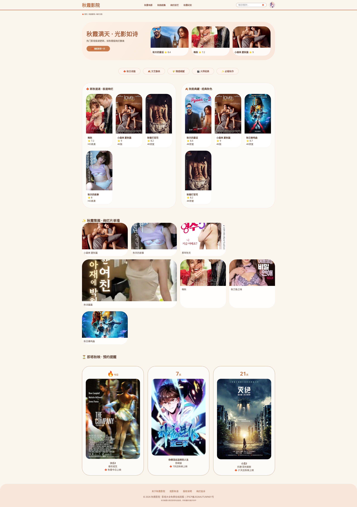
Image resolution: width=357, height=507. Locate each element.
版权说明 (187, 491)
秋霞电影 (148, 5)
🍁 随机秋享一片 (98, 49)
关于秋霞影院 (158, 491)
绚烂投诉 (200, 491)
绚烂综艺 (174, 5)
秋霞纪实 (188, 5)
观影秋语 (174, 491)
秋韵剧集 (161, 5)
